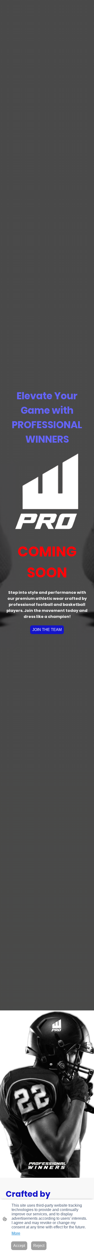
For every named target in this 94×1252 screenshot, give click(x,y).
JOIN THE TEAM (47, 630)
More (16, 1233)
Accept (19, 1246)
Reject (38, 1246)
